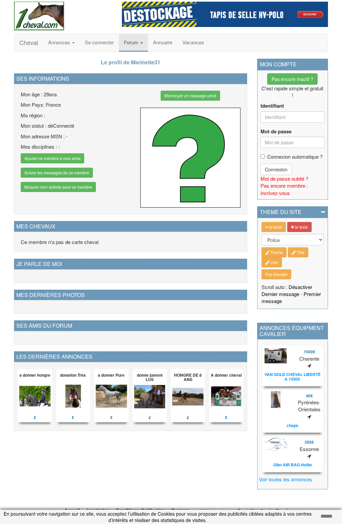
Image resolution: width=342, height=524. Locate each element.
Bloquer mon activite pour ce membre (58, 187)
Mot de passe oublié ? (284, 178)
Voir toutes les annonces (285, 479)
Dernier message (280, 293)
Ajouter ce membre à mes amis (52, 158)
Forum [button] (132, 42)
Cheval (28, 42)
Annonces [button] (59, 42)
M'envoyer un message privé (190, 95)
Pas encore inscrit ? (292, 79)
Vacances (193, 42)
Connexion (276, 169)
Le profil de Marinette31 (130, 62)
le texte (275, 227)
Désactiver (300, 286)
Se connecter (99, 42)
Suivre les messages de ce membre (56, 172)
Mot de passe (276, 131)
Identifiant (272, 105)
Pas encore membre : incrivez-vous (284, 189)
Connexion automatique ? (295, 156)
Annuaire (162, 42)
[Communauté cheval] (63, 16)
